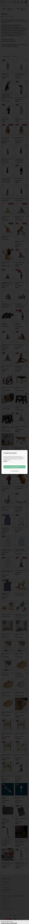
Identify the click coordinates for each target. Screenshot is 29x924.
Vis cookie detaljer (14, 471)
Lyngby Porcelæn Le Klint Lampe (15, 921)
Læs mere (5, 461)
